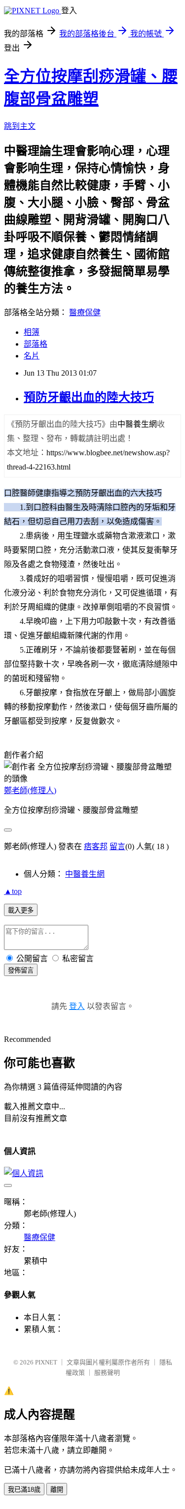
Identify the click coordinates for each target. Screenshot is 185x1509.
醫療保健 (85, 312)
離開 (56, 1489)
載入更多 (21, 910)
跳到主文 (20, 126)
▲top (13, 891)
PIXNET (46, 1362)
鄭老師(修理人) (30, 790)
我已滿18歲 (24, 1489)
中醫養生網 (85, 874)
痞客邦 (96, 846)
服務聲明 (107, 1372)
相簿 (31, 332)
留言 (117, 846)
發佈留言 (21, 970)
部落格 (35, 344)
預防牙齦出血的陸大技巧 (89, 397)
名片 (31, 356)
